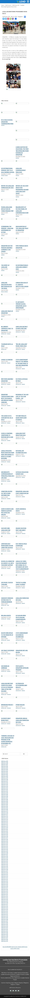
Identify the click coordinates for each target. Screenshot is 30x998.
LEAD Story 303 (4, 927)
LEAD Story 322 (4, 896)
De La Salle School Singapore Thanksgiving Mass (7, 121)
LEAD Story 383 (18, 603)
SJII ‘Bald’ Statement (7, 650)
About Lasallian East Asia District (15, 969)
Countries (3, 982)
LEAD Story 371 (4, 824)
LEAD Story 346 (4, 856)
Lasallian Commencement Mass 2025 (21, 170)
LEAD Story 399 (4, 777)
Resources (18, 987)
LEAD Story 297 (3, 405)
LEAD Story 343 (18, 477)
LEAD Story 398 (4, 779)
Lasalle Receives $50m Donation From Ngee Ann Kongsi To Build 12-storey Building (7, 454)
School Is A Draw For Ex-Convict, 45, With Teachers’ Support (7, 563)
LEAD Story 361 (3, 362)
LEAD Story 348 (4, 852)
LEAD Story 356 (18, 496)
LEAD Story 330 (4, 882)
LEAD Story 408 (18, 673)
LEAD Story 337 (4, 871)
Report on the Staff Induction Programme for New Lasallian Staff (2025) (22, 189)
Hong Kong (8, 982)
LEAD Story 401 (18, 690)
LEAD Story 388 (3, 653)
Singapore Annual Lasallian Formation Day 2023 (22, 720)
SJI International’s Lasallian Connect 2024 (22, 267)
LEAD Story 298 (4, 936)
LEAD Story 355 (4, 841)
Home (2, 5)
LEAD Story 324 (4, 892)
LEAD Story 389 (4, 794)
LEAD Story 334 (4, 876)
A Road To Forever (6, 359)
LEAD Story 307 (4, 921)
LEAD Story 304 (4, 926)
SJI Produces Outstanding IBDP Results (21, 685)
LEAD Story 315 (3, 533)
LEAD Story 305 (4, 924)
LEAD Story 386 (18, 548)
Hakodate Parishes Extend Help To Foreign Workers (7, 600)
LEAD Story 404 (4, 769)
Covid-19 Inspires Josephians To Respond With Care (7, 435)
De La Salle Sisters (16, 978)
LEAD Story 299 (4, 934)
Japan (8, 605)
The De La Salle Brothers (6, 978)
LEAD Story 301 (4, 931)
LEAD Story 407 (18, 622)
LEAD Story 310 (4, 916)
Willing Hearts (6, 615)
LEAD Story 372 (4, 822)
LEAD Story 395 (3, 671)
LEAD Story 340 (15, 5)
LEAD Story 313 (4, 911)
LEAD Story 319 (3, 422)
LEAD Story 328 (4, 886)
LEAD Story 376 (4, 816)
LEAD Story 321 (4, 897)
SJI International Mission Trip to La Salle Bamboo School (7, 170)
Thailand (6, 175)
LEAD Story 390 (4, 792)
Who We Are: (4, 972)
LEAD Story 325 (4, 891)
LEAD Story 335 (4, 874)
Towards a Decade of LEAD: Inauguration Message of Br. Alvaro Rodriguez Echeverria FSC (7, 739)
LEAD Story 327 (4, 887)
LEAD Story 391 (18, 455)
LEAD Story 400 (4, 776)
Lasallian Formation (20, 974)
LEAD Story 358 (4, 836)
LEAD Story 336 (4, 872)
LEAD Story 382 (18, 368)
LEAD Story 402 (4, 772)
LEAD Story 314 (3, 333)
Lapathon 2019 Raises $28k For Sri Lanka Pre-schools (7, 545)
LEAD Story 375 (18, 514)
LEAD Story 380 (4, 809)
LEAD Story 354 (4, 842)
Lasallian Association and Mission (8, 974)
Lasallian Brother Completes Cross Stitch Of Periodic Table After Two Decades (7, 687)
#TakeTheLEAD (20, 705)
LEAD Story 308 (18, 384)
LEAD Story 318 (4, 902)
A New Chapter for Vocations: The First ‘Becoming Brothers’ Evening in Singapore (22, 151)
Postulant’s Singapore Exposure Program (22, 668)
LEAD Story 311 (4, 914)
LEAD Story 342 (4, 862)
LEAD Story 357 (4, 837)
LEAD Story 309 (4, 917)
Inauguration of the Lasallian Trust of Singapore (22, 228)
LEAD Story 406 (18, 725)
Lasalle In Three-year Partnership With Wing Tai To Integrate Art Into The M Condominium (22, 565)
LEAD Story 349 (4, 851)
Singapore (20, 16)
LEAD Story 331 (3, 440)
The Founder (10, 972)
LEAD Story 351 (4, 847)
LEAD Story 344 (4, 859)
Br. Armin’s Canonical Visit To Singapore (7, 328)
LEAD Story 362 (4, 829)
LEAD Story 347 (4, 854)
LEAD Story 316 (4, 906)
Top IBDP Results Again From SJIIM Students (21, 417)
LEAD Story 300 (4, 932)
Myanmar (21, 982)
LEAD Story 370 (4, 826)
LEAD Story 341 (4, 864)
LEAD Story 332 (3, 517)
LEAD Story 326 (18, 572)
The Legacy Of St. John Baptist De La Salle (7, 417)
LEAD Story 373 (4, 821)
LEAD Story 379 (4, 811)
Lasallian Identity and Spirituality (21, 972)
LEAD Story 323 (4, 894)
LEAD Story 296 (4, 939)
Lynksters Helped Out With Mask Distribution (6, 493)
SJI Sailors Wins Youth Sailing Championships (21, 617)
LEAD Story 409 (4, 761)
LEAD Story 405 (3, 587)
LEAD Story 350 (4, 849)
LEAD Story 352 (4, 846)
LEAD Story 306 (4, 922)
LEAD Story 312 (4, 912)
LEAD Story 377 (4, 814)
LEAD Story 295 (4, 941)
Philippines (23, 401)
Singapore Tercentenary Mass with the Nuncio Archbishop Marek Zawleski (7, 398)
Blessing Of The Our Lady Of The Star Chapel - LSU (22, 396)
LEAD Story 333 (4, 877)
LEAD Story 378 (18, 438)
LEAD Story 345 (4, 857)
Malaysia (2, 291)
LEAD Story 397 (4, 781)
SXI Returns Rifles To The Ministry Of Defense (7, 635)
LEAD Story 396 (4, 782)
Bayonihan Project (7, 705)
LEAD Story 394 (4, 786)
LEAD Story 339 (4, 867)
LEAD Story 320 (3, 481)
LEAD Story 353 (4, 844)
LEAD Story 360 (4, 832)
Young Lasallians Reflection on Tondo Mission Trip (7, 209)
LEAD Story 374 (3, 384)
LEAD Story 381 (18, 640)
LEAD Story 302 (4, 929)
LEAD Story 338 (4, 869)
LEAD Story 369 (4, 827)
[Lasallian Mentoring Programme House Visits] (13, 67)
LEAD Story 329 (4, 884)
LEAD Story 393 (18, 349)
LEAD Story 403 (4, 771)
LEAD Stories (8, 5)
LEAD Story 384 (4, 802)
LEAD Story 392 (4, 789)
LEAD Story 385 (4, 801)
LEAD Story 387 (4, 797)
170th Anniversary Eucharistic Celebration (22, 635)
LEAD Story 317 (18, 331)
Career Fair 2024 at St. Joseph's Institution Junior (22, 284)
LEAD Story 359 (4, 834)
